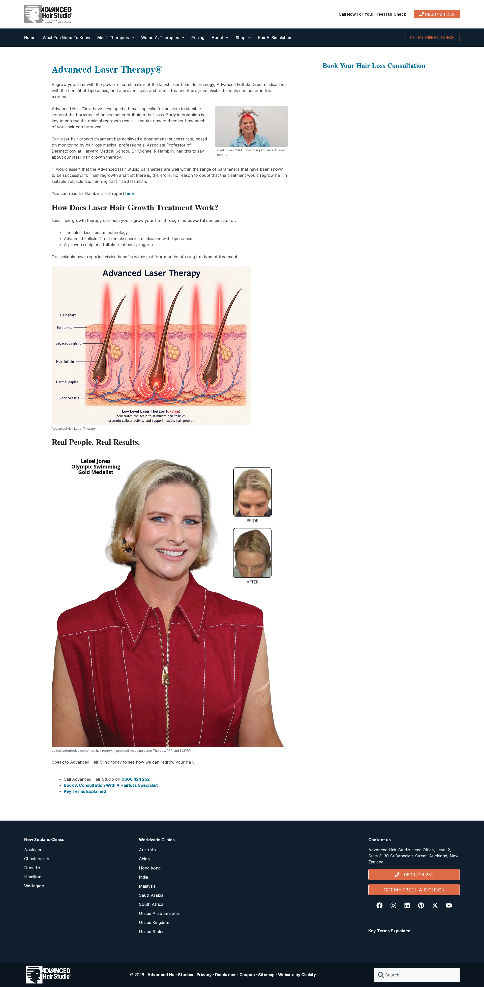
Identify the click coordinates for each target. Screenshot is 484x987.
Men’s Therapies (113, 37)
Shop (241, 37)
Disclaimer (225, 974)
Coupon (247, 974)
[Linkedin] (407, 905)
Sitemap (266, 974)
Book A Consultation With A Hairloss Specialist (111, 785)
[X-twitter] (435, 905)
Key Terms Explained (85, 791)
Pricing (197, 37)
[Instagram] (393, 905)
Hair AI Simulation (274, 37)
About (217, 37)
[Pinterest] (421, 905)
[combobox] (417, 975)
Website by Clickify (297, 974)
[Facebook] (379, 905)
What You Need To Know (66, 37)
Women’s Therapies (160, 37)
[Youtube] (448, 905)
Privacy (204, 974)
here (130, 193)
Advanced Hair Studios (170, 974)
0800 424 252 (136, 779)
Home (30, 37)
